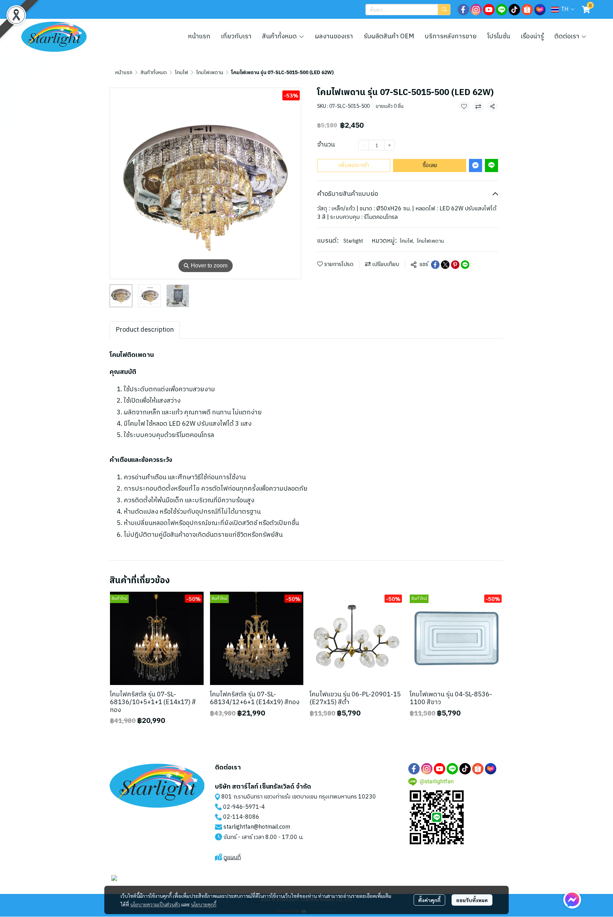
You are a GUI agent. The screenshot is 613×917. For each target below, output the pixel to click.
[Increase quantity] (389, 145)
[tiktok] (514, 9)
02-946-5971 (241, 807)
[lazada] (540, 9)
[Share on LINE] (465, 264)
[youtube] (489, 9)
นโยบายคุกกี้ (203, 904)
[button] (408, 9)
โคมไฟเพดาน (209, 72)
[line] (501, 9)
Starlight (353, 241)
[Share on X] (445, 264)
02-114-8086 (241, 817)
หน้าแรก (123, 72)
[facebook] (463, 9)
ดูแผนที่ (232, 857)
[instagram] (476, 9)
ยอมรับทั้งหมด (472, 900)
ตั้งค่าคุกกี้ (429, 900)
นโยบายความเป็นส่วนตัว (155, 904)
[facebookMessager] (572, 900)
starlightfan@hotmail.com (256, 827)
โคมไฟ (181, 72)
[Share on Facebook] (435, 264)
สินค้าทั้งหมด (153, 72)
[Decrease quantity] (364, 145)
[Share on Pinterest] (455, 264)
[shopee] (527, 9)
